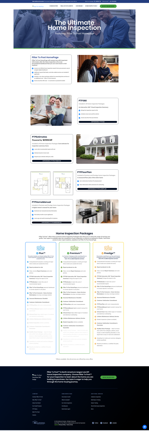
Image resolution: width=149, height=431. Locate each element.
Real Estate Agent (66, 409)
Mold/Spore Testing (95, 399)
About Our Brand (36, 403)
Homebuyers (65, 406)
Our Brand (79, 6)
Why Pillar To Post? (37, 399)
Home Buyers (54, 6)
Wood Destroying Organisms (98, 406)
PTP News (34, 409)
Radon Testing (94, 403)
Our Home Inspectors (67, 403)
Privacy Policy (60, 424)
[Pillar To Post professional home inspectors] (38, 6)
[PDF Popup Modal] (40, 183)
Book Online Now (108, 6)
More (92, 409)
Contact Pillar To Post (37, 396)
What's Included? (66, 399)
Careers (34, 415)
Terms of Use (69, 424)
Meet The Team (36, 412)
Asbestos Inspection (96, 396)
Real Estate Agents (67, 6)
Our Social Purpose (37, 406)
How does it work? (66, 396)
